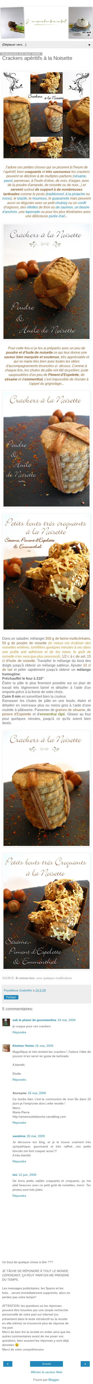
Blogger (53, 1379)
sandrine (19, 1136)
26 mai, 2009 (36, 1136)
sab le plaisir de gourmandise (34, 1020)
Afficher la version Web (46, 1372)
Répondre (19, 1032)
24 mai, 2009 (66, 1020)
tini (15, 1174)
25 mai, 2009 (44, 1045)
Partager (11, 997)
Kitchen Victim (23, 1045)
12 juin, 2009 (27, 1174)
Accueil (46, 1363)
